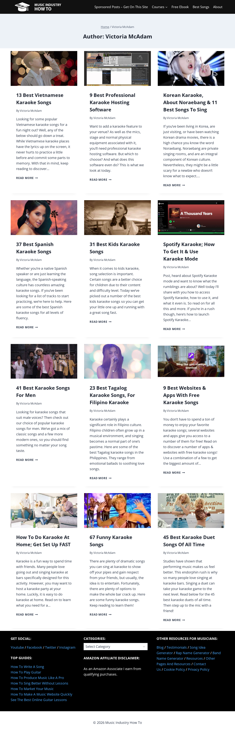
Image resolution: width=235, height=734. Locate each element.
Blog (160, 647)
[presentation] (44, 68)
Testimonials (177, 647)
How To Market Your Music (32, 688)
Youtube (17, 647)
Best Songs (201, 7)
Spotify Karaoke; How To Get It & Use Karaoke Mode (189, 251)
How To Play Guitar (26, 672)
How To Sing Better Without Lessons (39, 683)
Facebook (34, 647)
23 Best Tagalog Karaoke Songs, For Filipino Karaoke (112, 395)
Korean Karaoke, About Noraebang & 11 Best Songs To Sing (190, 102)
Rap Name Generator (193, 653)
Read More (27, 178)
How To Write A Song (27, 666)
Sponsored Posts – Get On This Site (121, 7)
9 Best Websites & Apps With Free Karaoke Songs (184, 395)
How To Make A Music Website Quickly (41, 694)
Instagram (67, 647)
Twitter (50, 647)
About (217, 7)
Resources (194, 658)
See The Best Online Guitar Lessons (39, 699)
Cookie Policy (174, 669)
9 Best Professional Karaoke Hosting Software (112, 102)
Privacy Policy (198, 669)
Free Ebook (180, 7)
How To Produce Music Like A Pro (37, 677)
